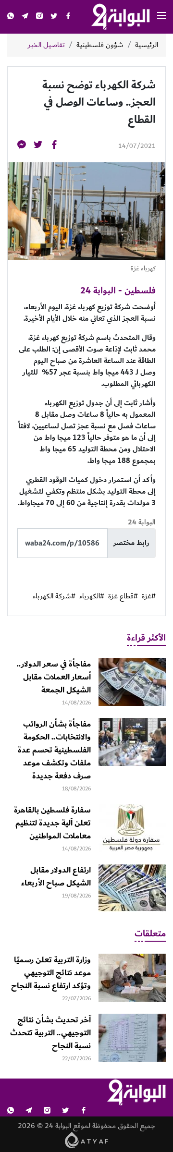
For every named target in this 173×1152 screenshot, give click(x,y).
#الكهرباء (91, 596)
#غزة (149, 596)
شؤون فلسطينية (100, 45)
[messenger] (21, 146)
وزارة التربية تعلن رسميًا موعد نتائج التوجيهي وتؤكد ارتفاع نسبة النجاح (51, 973)
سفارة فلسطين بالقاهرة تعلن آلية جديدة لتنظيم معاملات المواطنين (52, 823)
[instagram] (39, 17)
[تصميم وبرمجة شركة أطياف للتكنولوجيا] (87, 1139)
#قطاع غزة (123, 596)
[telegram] (25, 17)
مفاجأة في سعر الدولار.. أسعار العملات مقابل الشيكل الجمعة (54, 677)
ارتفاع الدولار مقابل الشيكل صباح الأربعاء (56, 876)
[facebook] (68, 17)
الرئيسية (146, 45)
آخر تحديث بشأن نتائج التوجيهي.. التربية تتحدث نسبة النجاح (50, 1033)
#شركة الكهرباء (54, 596)
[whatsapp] (10, 17)
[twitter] (53, 17)
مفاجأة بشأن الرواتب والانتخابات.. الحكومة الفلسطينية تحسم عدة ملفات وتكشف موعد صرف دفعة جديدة (54, 750)
